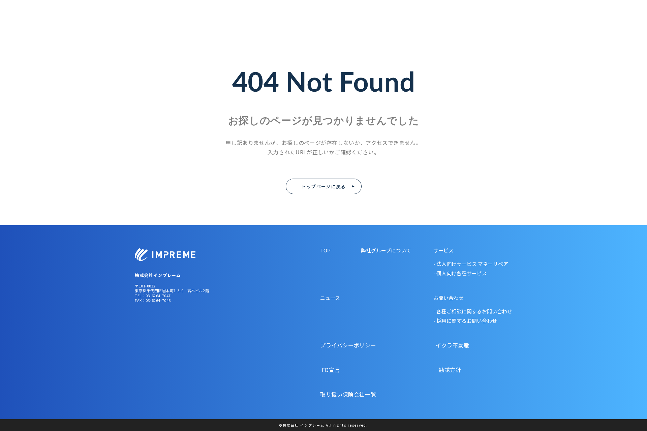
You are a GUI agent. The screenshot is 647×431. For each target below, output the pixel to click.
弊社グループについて (463, 23)
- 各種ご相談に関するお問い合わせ (472, 311)
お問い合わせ (617, 23)
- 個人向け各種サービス (460, 273)
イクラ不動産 (442, 345)
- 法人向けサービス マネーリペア (470, 263)
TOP (325, 250)
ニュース (575, 23)
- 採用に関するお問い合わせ (465, 320)
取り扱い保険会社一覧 (348, 394)
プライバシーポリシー (349, 345)
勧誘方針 (439, 370)
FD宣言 (349, 370)
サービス (443, 250)
